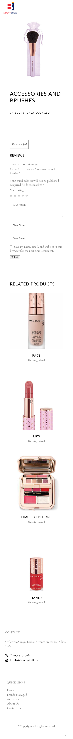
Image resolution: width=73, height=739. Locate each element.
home (10, 690)
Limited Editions (36, 517)
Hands (36, 597)
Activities (13, 699)
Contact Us (14, 708)
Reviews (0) (19, 144)
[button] (68, 8)
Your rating (17, 190)
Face (36, 355)
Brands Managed (17, 695)
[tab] (36, 144)
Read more (35, 321)
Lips (36, 436)
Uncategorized (38, 113)
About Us (13, 703)
